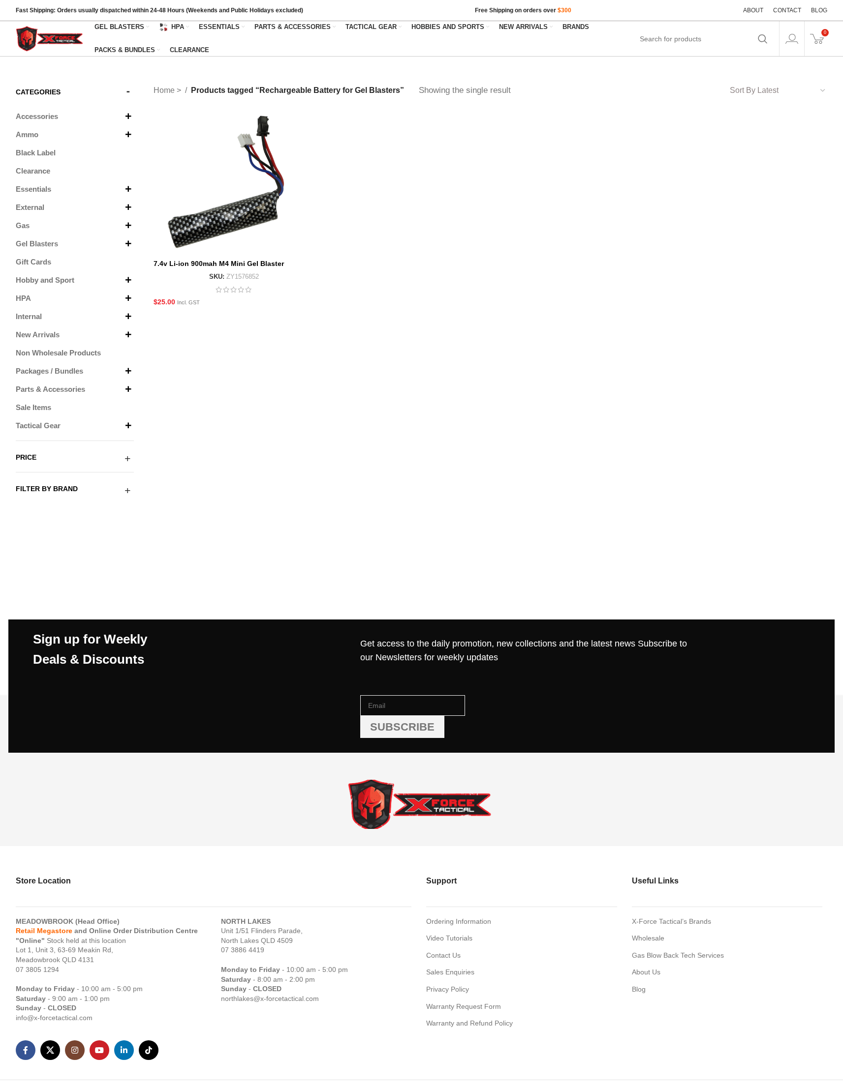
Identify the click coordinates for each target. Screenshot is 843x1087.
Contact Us (443, 955)
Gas (23, 225)
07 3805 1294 (37, 969)
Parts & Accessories (50, 389)
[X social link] (50, 1050)
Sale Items (33, 407)
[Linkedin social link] (124, 1050)
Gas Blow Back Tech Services (678, 955)
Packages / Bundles (49, 371)
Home (165, 90)
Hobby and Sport (45, 280)
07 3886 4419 (242, 950)
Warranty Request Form (463, 1006)
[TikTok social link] (148, 1050)
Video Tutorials (449, 938)
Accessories (37, 116)
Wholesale (648, 938)
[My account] (792, 39)
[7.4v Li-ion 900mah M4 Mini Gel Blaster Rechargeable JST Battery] (234, 183)
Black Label (36, 152)
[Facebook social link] (25, 1050)
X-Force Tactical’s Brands (671, 921)
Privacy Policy (447, 989)
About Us (646, 972)
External (30, 207)
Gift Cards (33, 262)
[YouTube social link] (99, 1050)
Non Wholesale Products (58, 353)
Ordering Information (458, 921)
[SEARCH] (762, 39)
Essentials (33, 189)
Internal (29, 316)
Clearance (33, 171)
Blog (639, 989)
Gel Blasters (37, 243)
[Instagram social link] (75, 1050)
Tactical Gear (38, 425)
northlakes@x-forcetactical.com (270, 998)
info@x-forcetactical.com (54, 1018)
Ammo (27, 134)
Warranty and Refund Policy (469, 1023)
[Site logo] (50, 38)
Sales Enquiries (450, 972)
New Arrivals (38, 334)
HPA (23, 298)
